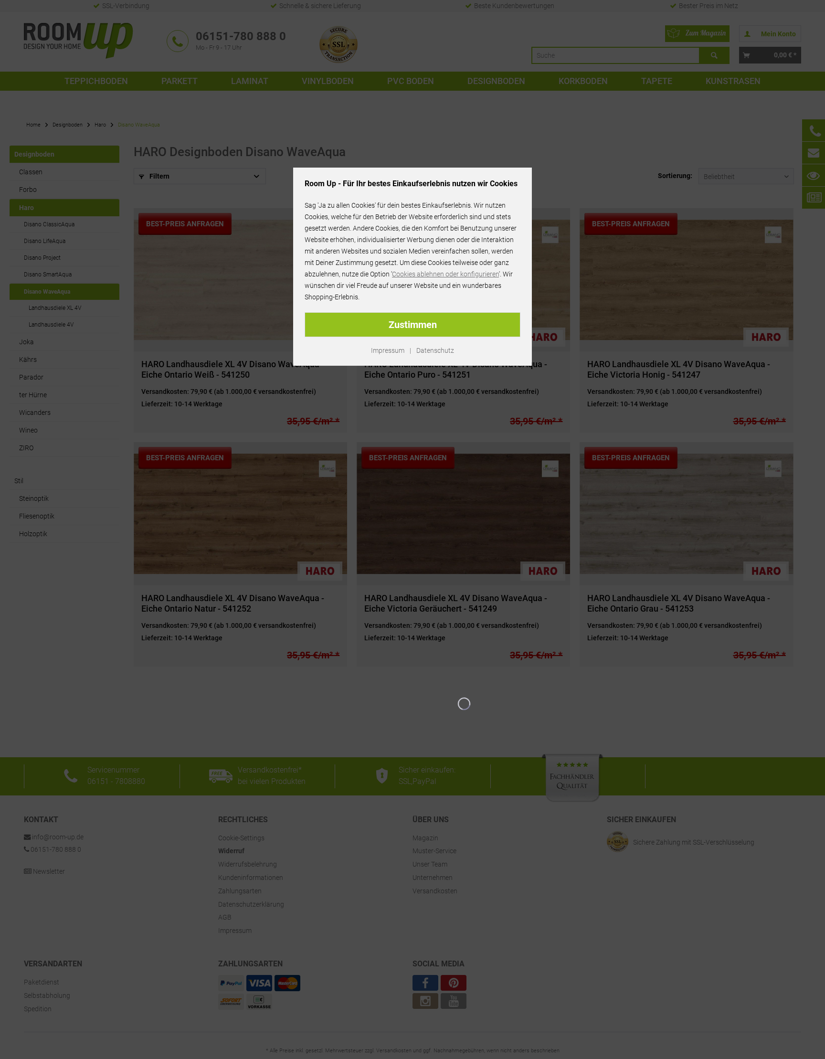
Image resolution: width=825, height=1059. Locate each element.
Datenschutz (435, 350)
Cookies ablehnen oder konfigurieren (445, 274)
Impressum (387, 350)
